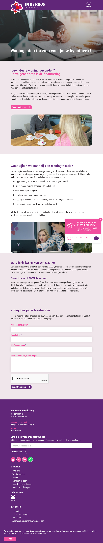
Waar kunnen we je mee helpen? (25, 355)
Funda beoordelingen (21, 487)
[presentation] (30, 379)
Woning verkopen (19, 481)
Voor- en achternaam (20, 325)
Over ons (16, 470)
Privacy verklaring (19, 514)
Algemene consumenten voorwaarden (28, 521)
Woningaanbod (18, 474)
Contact (15, 511)
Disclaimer (16, 517)
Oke (10, 539)
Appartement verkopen (22, 484)
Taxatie (15, 477)
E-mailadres (16, 335)
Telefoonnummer (18, 345)
